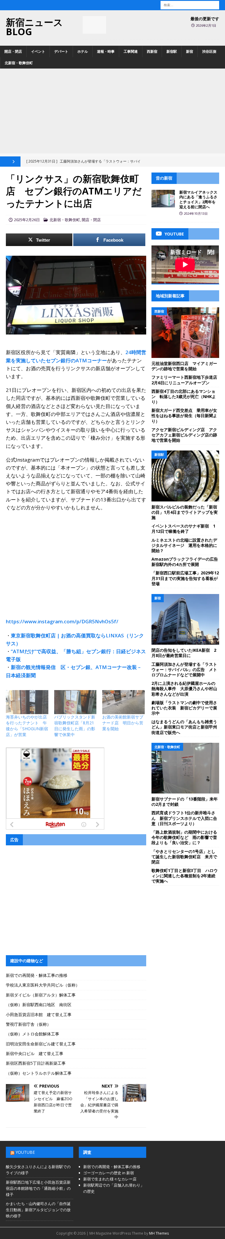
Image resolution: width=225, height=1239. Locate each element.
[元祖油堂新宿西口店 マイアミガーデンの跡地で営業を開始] (185, 332)
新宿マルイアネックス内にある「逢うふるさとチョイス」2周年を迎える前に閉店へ (198, 200)
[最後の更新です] (94, 25)
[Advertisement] (112, 112)
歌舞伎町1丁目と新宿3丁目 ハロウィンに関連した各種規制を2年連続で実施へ (184, 876)
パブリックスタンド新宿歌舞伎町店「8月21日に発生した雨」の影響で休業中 (74, 725)
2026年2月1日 (206, 25)
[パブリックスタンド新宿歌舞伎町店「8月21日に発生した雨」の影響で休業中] (75, 702)
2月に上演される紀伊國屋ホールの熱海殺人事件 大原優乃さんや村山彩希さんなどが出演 (184, 688)
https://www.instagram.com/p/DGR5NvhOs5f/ (62, 621)
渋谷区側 (209, 51)
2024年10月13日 (196, 213)
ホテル (82, 51)
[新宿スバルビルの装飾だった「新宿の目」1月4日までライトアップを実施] (185, 475)
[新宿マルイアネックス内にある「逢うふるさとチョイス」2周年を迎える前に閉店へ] (163, 198)
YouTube (25, 1152)
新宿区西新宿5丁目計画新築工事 (36, 1063)
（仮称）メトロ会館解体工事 (32, 1034)
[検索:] (190, 4)
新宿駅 (171, 51)
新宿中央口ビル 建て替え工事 (34, 1053)
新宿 (189, 51)
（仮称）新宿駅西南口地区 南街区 (38, 1004)
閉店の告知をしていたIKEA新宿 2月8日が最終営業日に (183, 652)
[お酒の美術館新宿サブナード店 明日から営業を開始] (123, 702)
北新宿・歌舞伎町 (19, 62)
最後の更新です (204, 18)
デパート (61, 51)
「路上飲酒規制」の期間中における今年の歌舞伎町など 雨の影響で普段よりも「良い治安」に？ (184, 837)
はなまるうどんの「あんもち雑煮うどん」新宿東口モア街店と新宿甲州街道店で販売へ (184, 727)
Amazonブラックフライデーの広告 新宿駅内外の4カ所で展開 (186, 561)
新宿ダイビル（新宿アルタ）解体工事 (41, 995)
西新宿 (152, 51)
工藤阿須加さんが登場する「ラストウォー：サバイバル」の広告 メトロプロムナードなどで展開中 (184, 669)
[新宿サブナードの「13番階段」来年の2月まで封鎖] (185, 768)
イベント (38, 51)
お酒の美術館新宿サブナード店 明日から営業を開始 (122, 722)
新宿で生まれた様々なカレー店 (110, 1179)
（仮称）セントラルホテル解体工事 (38, 1073)
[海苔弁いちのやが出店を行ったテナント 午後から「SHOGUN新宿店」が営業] (27, 702)
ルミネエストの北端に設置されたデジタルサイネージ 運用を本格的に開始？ (184, 545)
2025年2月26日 (27, 219)
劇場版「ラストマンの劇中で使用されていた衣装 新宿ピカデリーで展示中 (184, 708)
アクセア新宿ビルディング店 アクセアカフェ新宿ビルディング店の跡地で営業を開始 (184, 435)
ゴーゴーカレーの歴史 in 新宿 (108, 1172)
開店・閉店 (13, 51)
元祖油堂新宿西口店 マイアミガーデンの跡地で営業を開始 (184, 366)
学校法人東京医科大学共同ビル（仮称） (43, 985)
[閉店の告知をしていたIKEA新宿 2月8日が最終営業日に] (185, 619)
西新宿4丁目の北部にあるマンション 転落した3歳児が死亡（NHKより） (183, 396)
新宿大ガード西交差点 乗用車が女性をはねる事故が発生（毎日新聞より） (184, 415)
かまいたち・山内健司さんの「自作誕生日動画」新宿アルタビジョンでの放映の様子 (38, 1209)
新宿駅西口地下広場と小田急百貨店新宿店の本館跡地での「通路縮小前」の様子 (38, 1188)
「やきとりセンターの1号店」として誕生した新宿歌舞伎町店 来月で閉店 (184, 857)
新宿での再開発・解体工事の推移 (36, 975)
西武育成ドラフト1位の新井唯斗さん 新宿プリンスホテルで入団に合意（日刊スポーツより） (184, 818)
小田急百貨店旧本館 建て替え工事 (38, 1014)
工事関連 (131, 51)
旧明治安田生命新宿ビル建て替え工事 (41, 1044)
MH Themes (159, 1233)
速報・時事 (106, 51)
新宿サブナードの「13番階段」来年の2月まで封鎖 (184, 801)
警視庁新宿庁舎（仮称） (28, 1024)
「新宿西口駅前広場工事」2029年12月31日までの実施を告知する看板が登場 (185, 578)
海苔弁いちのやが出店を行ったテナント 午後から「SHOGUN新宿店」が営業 (27, 725)
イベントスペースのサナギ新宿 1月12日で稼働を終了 (183, 528)
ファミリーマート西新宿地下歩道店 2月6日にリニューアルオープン (186, 379)
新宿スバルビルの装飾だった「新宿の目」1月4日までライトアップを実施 (184, 512)
